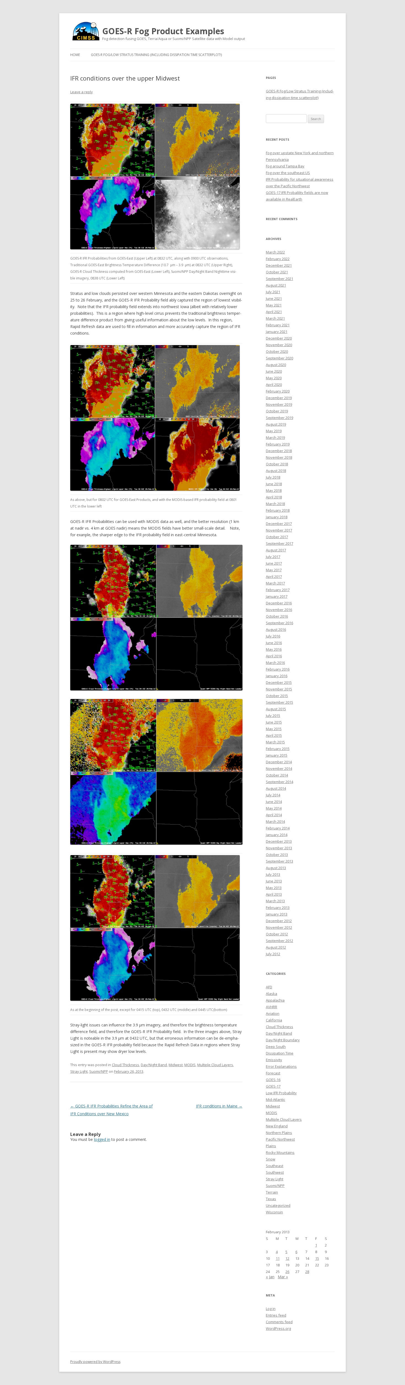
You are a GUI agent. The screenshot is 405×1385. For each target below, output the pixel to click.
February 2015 (278, 748)
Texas (271, 1198)
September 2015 (279, 702)
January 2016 (276, 675)
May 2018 (274, 490)
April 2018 (274, 497)
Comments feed (279, 1321)
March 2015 (275, 742)
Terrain (272, 1192)
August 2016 (276, 629)
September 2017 (279, 543)
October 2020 (277, 351)
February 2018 (278, 510)
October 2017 (277, 536)
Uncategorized (278, 1205)
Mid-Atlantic (275, 1099)
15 (317, 1258)
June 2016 (274, 642)
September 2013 (279, 861)
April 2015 (274, 735)
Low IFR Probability (281, 1092)
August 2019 (276, 424)
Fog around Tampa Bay (285, 166)
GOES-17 (273, 1086)
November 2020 (279, 344)
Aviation (272, 1013)
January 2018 (276, 516)
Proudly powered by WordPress (95, 1361)
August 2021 (276, 285)
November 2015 (279, 689)
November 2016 (279, 609)
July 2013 (273, 874)
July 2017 (273, 556)
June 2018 (274, 483)
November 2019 (279, 404)
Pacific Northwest (280, 1139)
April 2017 (274, 576)
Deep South (276, 1046)
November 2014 (279, 768)
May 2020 (274, 377)
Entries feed (276, 1315)
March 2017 (275, 583)
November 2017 (279, 530)
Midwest (176, 1064)
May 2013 (274, 887)
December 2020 (279, 338)
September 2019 (279, 417)
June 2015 (274, 722)
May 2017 (274, 569)
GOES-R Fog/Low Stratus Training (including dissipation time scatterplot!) (156, 54)
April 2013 (274, 894)
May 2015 (274, 728)
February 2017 (278, 589)
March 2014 (275, 821)
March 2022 (275, 252)
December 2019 (279, 397)
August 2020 (276, 364)
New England (277, 1126)
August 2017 (276, 550)
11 (278, 1258)
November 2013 (279, 847)
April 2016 (274, 655)
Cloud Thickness (125, 1064)
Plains (271, 1145)
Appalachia (275, 1000)
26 (287, 1271)
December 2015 (279, 682)
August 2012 (276, 947)
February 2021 (278, 324)
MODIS (190, 1064)
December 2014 (279, 761)
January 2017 (276, 596)
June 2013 (274, 881)
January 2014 (276, 834)
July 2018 (273, 477)
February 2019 (278, 444)
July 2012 (273, 953)
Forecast (273, 1073)
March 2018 (275, 503)
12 (287, 1258)
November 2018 (279, 457)
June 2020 (274, 371)
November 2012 (279, 927)
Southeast (274, 1165)
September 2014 (279, 781)
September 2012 (279, 940)
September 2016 (279, 622)
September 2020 (279, 358)
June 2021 (274, 298)
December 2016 (279, 603)
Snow (270, 1159)
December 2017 (279, 523)
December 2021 (279, 265)
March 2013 (275, 900)
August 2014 (276, 788)
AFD (269, 986)
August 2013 (276, 867)
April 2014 (274, 814)
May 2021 (274, 305)
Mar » (283, 1276)
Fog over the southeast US (288, 172)
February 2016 (278, 669)
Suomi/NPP (98, 1071)
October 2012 (277, 934)
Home (75, 54)
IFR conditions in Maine (219, 1106)
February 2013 (278, 907)
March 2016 (275, 662)
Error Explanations (281, 1066)
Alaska (271, 993)
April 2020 (274, 384)
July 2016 (273, 636)
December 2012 (279, 920)
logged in (102, 1139)
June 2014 (274, 801)
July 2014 (273, 794)
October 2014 (277, 775)
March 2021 (275, 318)
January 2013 (276, 914)
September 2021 (279, 278)
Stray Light (79, 1071)
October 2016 (277, 616)
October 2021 (277, 271)
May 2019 (274, 430)
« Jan (270, 1276)
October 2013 (277, 854)
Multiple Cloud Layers (215, 1064)
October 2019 (277, 411)
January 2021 (276, 331)
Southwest (275, 1172)
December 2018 (279, 450)
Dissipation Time (279, 1053)
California (274, 1020)
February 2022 (278, 258)
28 (307, 1271)
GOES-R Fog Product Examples (163, 31)
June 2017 (274, 563)
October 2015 (277, 695)
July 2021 (273, 291)
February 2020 (278, 391)
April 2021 (274, 311)
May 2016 (274, 649)
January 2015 (276, 755)
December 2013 (279, 841)
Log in (271, 1308)
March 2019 (275, 437)
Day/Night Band (154, 1064)
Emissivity (274, 1059)
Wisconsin (274, 1212)
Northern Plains (279, 1132)
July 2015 (273, 715)
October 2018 (277, 463)
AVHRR (271, 1006)
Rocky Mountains (280, 1152)
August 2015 (276, 708)
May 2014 (274, 808)
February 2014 (278, 828)
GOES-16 (273, 1079)
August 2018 (276, 470)
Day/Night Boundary (283, 1039)
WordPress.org (278, 1328)
